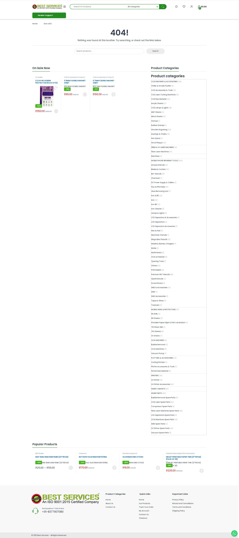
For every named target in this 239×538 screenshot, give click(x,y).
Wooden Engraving (159, 129)
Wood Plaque (156, 142)
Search (155, 51)
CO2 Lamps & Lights (159, 107)
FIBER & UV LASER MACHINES (162, 147)
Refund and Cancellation (183, 503)
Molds (153, 248)
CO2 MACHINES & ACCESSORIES (164, 81)
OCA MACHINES (157, 340)
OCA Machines (157, 349)
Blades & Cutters (158, 169)
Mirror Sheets (156, 116)
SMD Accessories (158, 296)
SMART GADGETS (158, 388)
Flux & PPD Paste (158, 187)
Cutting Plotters (158, 362)
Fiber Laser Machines (160, 151)
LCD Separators (157, 222)
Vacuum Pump (157, 353)
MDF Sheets (156, 112)
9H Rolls (154, 314)
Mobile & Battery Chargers (162, 243)
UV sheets (39, 77)
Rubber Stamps (157, 125)
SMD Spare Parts (158, 424)
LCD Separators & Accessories (164, 217)
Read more (55, 111)
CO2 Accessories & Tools (73, 77)
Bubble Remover (158, 344)
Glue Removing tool (159, 191)
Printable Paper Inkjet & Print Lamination (168, 322)
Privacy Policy (178, 499)
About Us (109, 503)
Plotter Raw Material (159, 371)
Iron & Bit (155, 195)
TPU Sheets (156, 331)
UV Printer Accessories (74, 78)
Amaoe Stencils (158, 165)
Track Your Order (146, 507)
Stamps (154, 121)
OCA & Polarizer (158, 257)
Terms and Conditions (181, 507)
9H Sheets (155, 318)
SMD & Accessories (159, 287)
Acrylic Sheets (157, 103)
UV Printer (155, 380)
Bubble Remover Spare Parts (163, 397)
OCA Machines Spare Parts (162, 419)
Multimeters (156, 252)
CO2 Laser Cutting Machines (163, 94)
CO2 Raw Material (158, 99)
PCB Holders (156, 270)
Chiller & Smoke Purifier (161, 86)
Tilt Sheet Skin (157, 327)
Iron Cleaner (156, 208)
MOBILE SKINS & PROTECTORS (163, 309)
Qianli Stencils (157, 279)
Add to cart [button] (113, 94)
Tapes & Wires (157, 300)
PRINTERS (155, 375)
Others (154, 265)
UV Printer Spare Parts (160, 428)
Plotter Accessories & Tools (162, 366)
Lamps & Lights (157, 213)
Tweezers (155, 305)
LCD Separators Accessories (163, 226)
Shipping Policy (178, 511)
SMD (153, 292)
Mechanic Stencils (159, 235)
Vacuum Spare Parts (160, 432)
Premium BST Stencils (160, 274)
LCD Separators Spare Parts (162, 415)
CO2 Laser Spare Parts (160, 402)
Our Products (144, 503)
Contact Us (110, 507)
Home (34, 23)
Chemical (155, 178)
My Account (144, 511)
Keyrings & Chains (159, 134)
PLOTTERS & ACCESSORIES (162, 358)
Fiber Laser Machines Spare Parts (165, 411)
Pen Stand (155, 138)
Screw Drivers (157, 283)
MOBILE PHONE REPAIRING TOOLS (164, 160)
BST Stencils (156, 174)
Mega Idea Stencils (159, 239)
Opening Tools (157, 261)
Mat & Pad (155, 230)
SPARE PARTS (156, 393)
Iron (152, 200)
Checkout (143, 518)
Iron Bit (154, 204)
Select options (70, 468)
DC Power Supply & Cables (162, 182)
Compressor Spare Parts (161, 406)
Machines (155, 156)
